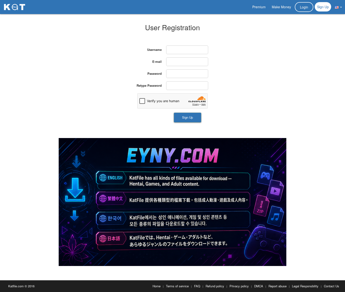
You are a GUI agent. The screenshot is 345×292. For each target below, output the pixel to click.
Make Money (281, 6)
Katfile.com (16, 286)
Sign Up (323, 6)
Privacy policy (239, 286)
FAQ (197, 286)
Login (304, 7)
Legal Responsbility (305, 286)
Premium (259, 6)
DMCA (258, 286)
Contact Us (331, 286)
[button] (338, 6)
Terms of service (177, 286)
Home (157, 286)
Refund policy (215, 286)
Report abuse (277, 286)
